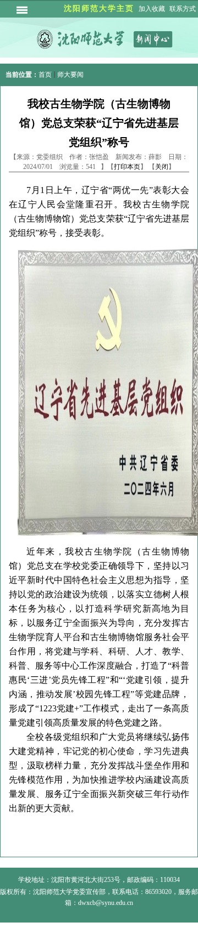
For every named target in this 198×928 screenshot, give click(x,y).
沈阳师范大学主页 (99, 8)
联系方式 (182, 9)
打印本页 (127, 167)
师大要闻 (70, 74)
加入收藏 (152, 9)
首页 (45, 74)
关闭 (161, 167)
